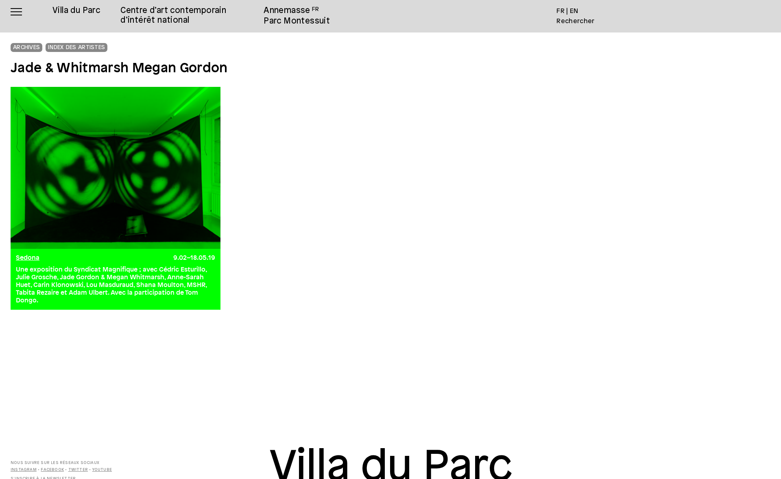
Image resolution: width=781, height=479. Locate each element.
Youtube (102, 470)
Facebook (52, 470)
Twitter (78, 470)
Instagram (24, 470)
